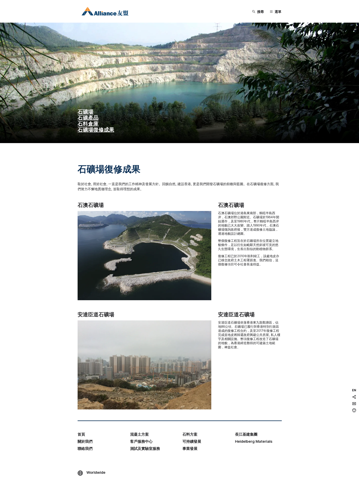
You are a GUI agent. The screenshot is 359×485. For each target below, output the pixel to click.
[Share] (354, 397)
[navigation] (354, 390)
